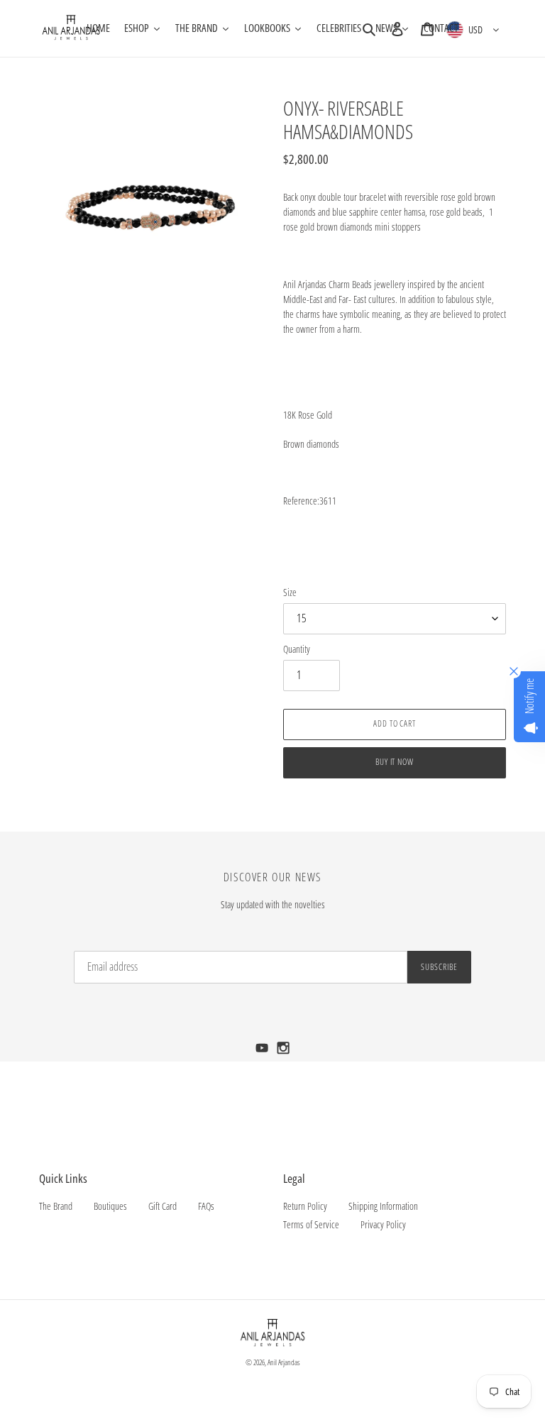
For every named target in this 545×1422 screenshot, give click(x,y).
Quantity (296, 649)
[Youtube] (263, 1052)
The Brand (55, 1206)
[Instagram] (283, 1052)
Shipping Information (383, 1206)
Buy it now (394, 762)
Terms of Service (311, 1224)
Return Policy (305, 1206)
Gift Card (162, 1206)
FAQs (206, 1206)
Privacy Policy (383, 1224)
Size (290, 592)
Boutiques (110, 1206)
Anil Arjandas (284, 1362)
